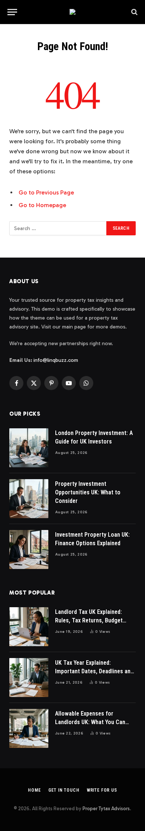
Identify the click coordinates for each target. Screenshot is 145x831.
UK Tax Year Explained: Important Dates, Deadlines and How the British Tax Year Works (94, 671)
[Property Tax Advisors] (72, 12)
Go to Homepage (42, 205)
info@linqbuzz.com (55, 360)
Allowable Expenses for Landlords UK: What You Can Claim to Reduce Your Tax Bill (91, 722)
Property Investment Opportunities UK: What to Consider (87, 492)
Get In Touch (64, 790)
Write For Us (102, 790)
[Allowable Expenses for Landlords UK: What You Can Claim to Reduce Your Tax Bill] (28, 728)
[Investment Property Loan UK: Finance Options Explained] (28, 549)
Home (34, 790)
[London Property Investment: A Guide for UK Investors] (28, 447)
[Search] (134, 12)
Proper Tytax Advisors (106, 808)
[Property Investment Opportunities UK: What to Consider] (28, 498)
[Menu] (12, 12)
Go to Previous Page (46, 192)
